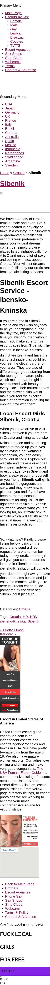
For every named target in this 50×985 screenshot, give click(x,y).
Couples (16, 41)
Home (4, 173)
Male (14, 25)
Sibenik (12, 183)
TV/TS (15, 45)
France (10, 120)
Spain (9, 141)
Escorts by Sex (17, 17)
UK (7, 116)
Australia (12, 137)
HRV (33, 617)
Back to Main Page (19, 884)
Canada (11, 133)
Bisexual (16, 37)
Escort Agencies (17, 50)
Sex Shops (13, 54)
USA (8, 104)
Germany (12, 112)
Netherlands (14, 153)
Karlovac (8, 634)
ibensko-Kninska (13, 621)
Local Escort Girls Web (18, 78)
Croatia (18, 173)
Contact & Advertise (20, 70)
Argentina (12, 161)
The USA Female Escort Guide (21, 771)
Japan (10, 108)
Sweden (11, 165)
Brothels (11, 888)
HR (25, 617)
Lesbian (16, 33)
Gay (13, 29)
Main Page (13, 13)
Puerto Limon (12, 630)
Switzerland (14, 157)
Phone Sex (13, 896)
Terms (10, 66)
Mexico (10, 145)
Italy (8, 125)
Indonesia (12, 149)
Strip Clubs (13, 58)
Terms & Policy (16, 913)
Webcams (13, 62)
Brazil (9, 129)
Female (16, 21)
